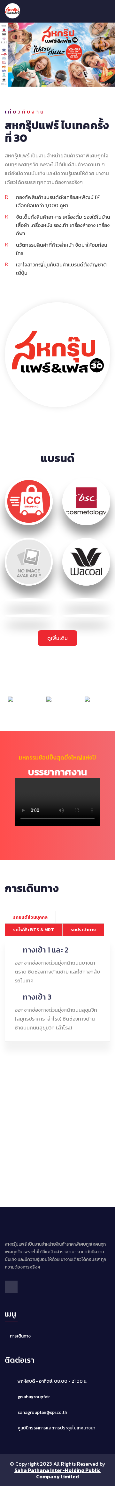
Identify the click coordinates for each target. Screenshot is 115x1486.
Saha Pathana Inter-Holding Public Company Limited (57, 1473)
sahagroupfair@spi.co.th (42, 1412)
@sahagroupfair (34, 1396)
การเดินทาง (20, 1336)
